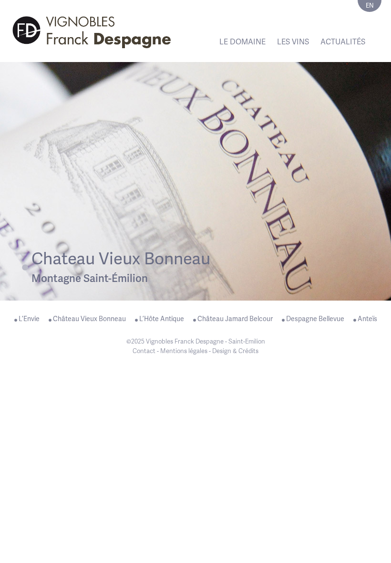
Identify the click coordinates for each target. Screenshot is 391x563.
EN (370, 5)
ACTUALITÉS (342, 42)
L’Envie (29, 318)
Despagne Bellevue (315, 318)
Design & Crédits (235, 351)
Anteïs (367, 318)
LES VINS (293, 42)
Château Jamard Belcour (235, 318)
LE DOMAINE (242, 42)
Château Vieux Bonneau (89, 318)
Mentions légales (183, 351)
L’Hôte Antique (161, 318)
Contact (144, 351)
